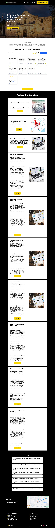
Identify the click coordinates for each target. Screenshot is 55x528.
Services (29, 2)
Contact (33, 2)
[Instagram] (44, 525)
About (27, 2)
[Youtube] (46, 525)
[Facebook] (41, 525)
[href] (38, 502)
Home (24, 2)
